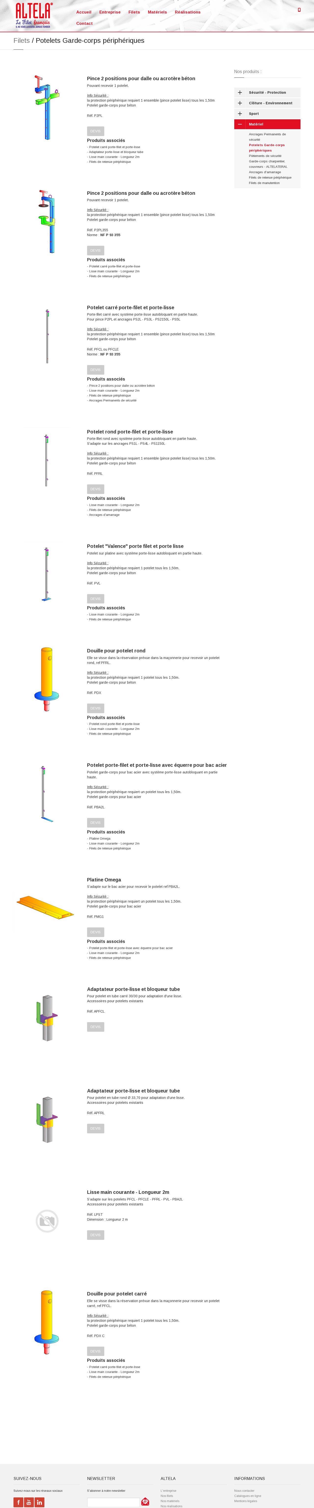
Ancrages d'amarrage (265, 172)
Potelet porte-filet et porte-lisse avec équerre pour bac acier (157, 765)
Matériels (157, 12)
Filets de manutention (264, 183)
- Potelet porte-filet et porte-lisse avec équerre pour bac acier (130, 948)
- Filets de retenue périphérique (109, 162)
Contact (84, 23)
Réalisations (188, 12)
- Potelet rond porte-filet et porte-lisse (113, 724)
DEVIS (96, 131)
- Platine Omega (98, 838)
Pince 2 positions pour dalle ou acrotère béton (141, 78)
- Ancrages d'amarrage (103, 515)
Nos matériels (170, 1501)
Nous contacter (244, 1491)
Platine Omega (104, 879)
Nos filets (167, 1496)
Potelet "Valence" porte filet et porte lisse (135, 546)
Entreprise (110, 12)
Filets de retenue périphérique (270, 177)
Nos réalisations (171, 1506)
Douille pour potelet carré (117, 1293)
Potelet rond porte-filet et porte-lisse (130, 431)
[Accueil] (34, 15)
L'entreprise (168, 1491)
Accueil (84, 12)
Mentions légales (245, 1501)
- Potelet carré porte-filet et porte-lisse (113, 147)
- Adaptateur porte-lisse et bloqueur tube (115, 152)
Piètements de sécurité (265, 156)
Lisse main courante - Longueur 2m (128, 1192)
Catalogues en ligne (247, 1496)
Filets (134, 12)
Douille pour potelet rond (116, 650)
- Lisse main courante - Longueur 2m (113, 157)
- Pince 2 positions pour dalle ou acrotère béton (121, 385)
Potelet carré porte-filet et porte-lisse (130, 307)
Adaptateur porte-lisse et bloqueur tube (133, 989)
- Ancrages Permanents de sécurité (111, 400)
